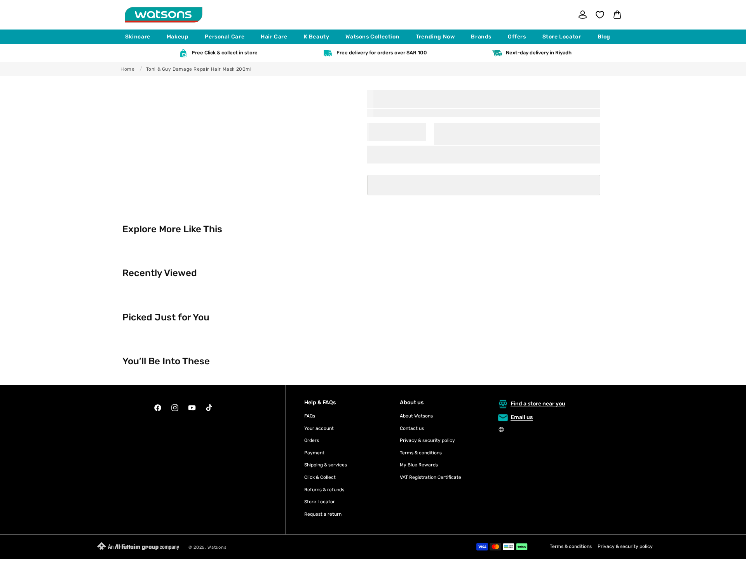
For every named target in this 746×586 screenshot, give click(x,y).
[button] (141, 37)
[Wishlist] (599, 14)
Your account (319, 428)
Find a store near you (538, 403)
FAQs (309, 416)
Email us (522, 417)
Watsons (217, 547)
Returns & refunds (324, 489)
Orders (311, 440)
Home (127, 69)
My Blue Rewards (419, 465)
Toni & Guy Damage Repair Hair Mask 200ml (199, 69)
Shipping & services (325, 465)
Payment (314, 453)
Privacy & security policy (427, 440)
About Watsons (416, 416)
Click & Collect (320, 477)
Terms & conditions (421, 453)
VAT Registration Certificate (430, 477)
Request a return (323, 514)
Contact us (412, 428)
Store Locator (319, 501)
